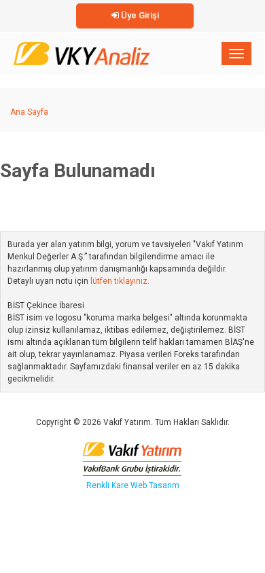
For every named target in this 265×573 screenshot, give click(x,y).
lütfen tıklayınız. (119, 281)
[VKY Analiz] (82, 51)
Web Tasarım (154, 485)
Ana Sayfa (29, 112)
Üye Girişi (139, 15)
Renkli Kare (108, 485)
